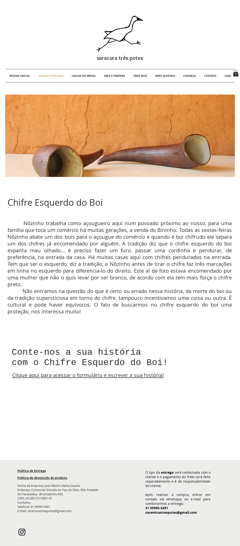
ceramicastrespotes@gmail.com (49, 511)
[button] (236, 73)
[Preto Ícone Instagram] (21, 532)
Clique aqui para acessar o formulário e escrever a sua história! (88, 375)
